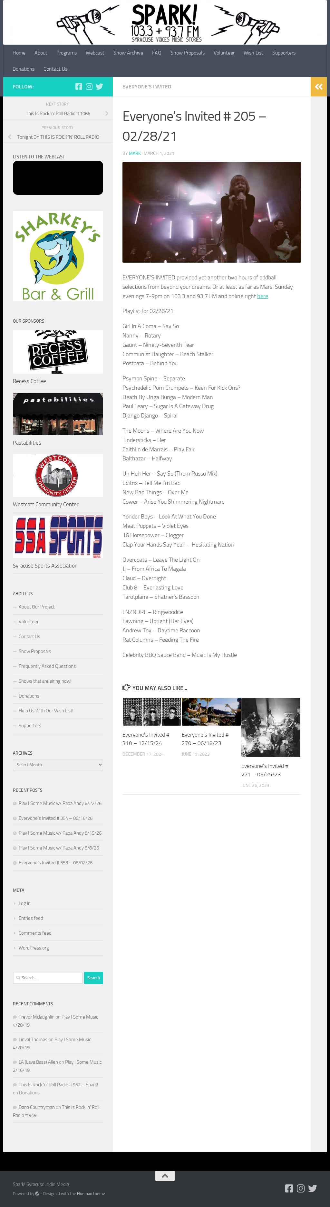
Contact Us (55, 69)
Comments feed (35, 933)
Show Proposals (187, 53)
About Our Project (36, 607)
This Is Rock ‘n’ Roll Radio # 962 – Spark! (58, 1085)
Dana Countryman (37, 1107)
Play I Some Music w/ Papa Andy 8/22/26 (60, 803)
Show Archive (128, 53)
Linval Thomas (33, 1039)
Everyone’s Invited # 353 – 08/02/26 (55, 863)
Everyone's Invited (146, 87)
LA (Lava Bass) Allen (38, 1062)
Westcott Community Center (46, 504)
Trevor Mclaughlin (36, 1017)
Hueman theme (91, 1193)
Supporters (284, 53)
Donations (23, 69)
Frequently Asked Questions (47, 666)
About (40, 53)
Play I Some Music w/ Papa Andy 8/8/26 (59, 848)
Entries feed (31, 918)
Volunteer (224, 53)
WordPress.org (34, 948)
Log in (25, 903)
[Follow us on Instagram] (89, 86)
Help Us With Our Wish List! (46, 711)
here (262, 296)
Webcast (95, 53)
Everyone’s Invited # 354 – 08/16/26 (55, 818)
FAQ (156, 53)
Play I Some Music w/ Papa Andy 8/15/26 (60, 833)
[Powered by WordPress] (37, 1194)
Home (19, 53)
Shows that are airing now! (45, 681)
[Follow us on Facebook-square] (78, 86)
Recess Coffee (29, 381)
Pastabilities (27, 442)
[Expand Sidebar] (319, 86)
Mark (135, 153)
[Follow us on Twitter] (99, 86)
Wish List (253, 53)
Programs (66, 53)
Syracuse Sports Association (45, 565)
